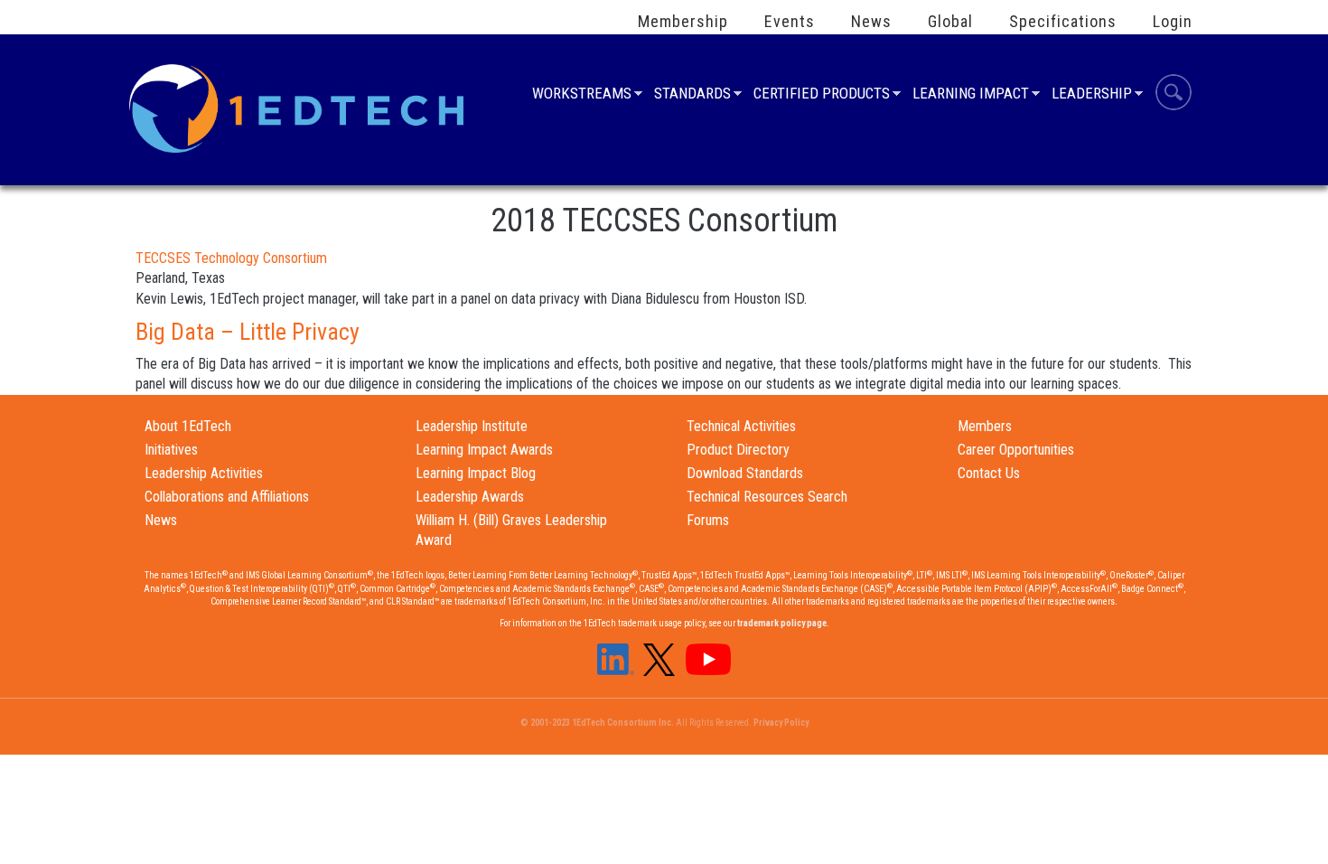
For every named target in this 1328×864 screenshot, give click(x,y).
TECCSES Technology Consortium (231, 258)
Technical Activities (741, 426)
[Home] (299, 107)
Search (1173, 95)
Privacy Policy (781, 723)
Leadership (1092, 95)
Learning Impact (970, 95)
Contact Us (989, 473)
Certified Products (821, 95)
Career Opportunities (1016, 449)
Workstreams (581, 95)
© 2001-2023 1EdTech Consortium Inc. (597, 723)
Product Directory (738, 449)
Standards (692, 95)
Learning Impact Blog (476, 473)
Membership (683, 22)
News (871, 22)
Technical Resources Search (767, 496)
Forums (708, 520)
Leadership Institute (472, 426)
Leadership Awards (470, 496)
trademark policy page (782, 623)
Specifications (1063, 22)
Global (950, 22)
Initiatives (171, 449)
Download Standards (745, 473)
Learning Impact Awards (484, 449)
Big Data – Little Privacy (248, 331)
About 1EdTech (188, 426)
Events (789, 22)
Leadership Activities (204, 473)
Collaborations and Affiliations (227, 496)
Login (1172, 22)
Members (985, 426)
